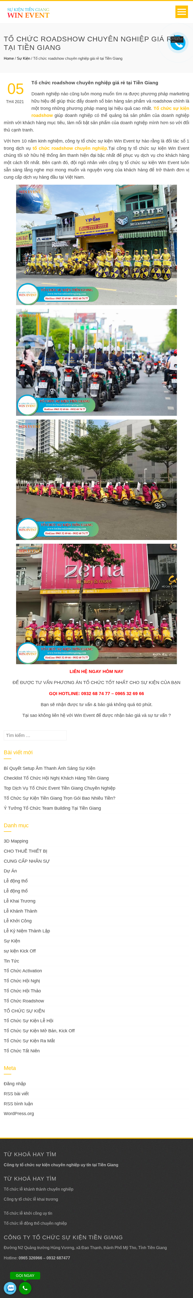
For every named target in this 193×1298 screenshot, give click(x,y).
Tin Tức (11, 961)
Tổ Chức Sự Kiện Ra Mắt (29, 1040)
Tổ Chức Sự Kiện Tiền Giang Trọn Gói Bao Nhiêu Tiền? (59, 798)
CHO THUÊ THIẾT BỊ (25, 851)
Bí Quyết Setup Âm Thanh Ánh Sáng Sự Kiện (49, 768)
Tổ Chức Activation (23, 970)
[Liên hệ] (177, 39)
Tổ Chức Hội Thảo (22, 990)
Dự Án (10, 870)
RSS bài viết (16, 1093)
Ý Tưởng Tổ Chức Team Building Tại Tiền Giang (52, 808)
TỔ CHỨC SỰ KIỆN (24, 1010)
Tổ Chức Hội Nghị (22, 980)
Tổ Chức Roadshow (24, 1000)
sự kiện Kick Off (20, 950)
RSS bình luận (18, 1103)
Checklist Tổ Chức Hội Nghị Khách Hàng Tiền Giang (56, 778)
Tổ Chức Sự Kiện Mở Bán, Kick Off (39, 1030)
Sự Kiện (23, 58)
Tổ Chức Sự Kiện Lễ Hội (28, 1020)
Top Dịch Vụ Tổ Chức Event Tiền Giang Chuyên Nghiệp (59, 788)
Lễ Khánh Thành (20, 911)
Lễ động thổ (16, 880)
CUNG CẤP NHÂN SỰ (27, 861)
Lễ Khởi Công (18, 920)
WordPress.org (19, 1113)
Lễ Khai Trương (19, 901)
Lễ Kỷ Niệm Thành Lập (27, 930)
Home (9, 58)
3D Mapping (16, 841)
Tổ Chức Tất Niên (22, 1050)
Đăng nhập (15, 1083)
